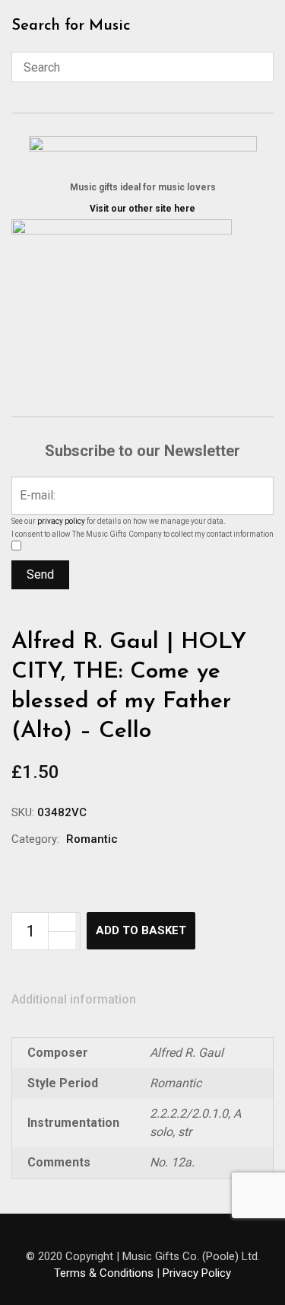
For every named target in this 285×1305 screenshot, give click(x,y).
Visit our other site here (142, 208)
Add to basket (141, 930)
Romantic (92, 839)
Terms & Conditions (104, 1273)
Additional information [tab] (73, 999)
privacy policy (61, 521)
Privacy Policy (197, 1273)
